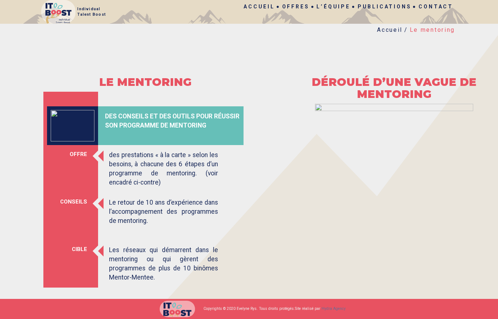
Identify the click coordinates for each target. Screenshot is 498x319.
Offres (296, 7)
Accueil (259, 7)
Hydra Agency (334, 308)
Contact (436, 7)
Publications (385, 7)
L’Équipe (333, 7)
